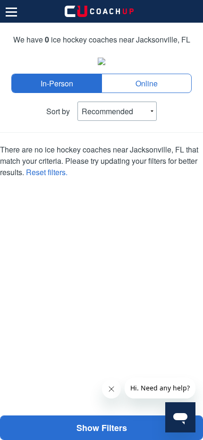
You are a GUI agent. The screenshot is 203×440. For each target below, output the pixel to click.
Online (146, 83)
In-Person (57, 83)
